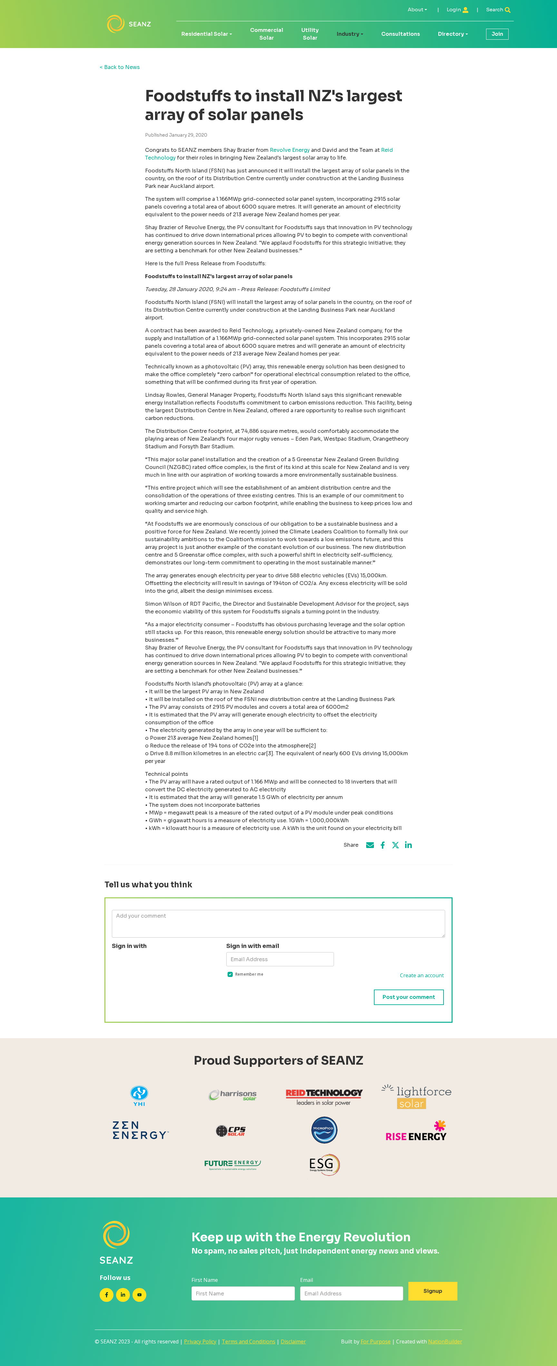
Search (495, 9)
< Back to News (120, 67)
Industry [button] (348, 34)
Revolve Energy (290, 150)
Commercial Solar (266, 34)
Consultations (400, 34)
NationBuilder (445, 1341)
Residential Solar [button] (204, 34)
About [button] (415, 9)
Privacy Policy (200, 1341)
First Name (204, 1279)
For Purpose (376, 1341)
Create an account (422, 975)
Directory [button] (451, 34)
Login (454, 9)
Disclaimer (293, 1341)
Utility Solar (310, 34)
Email (306, 1279)
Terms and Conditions (248, 1341)
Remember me (249, 974)
